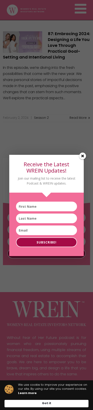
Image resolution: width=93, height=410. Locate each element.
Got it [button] (46, 403)
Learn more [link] (27, 393)
